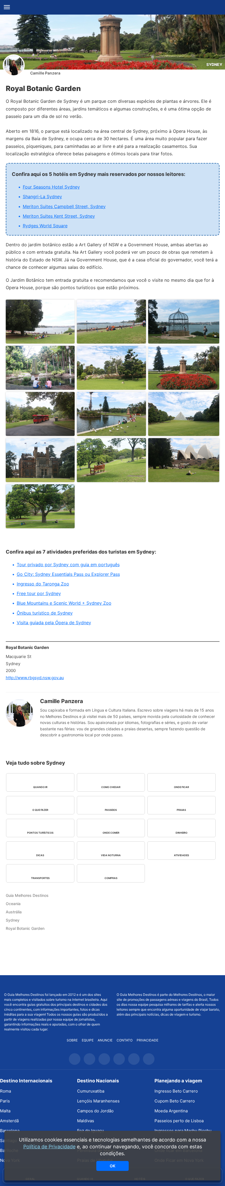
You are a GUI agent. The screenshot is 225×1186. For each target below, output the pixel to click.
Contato (125, 1040)
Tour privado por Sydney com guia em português (68, 564)
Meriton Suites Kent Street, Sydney (59, 216)
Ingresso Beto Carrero (176, 1091)
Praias (181, 809)
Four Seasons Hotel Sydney (51, 187)
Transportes (40, 878)
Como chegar (110, 787)
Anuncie (105, 1040)
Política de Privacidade (49, 1146)
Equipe (88, 1040)
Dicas (40, 855)
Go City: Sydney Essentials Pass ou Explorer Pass (68, 574)
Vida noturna (111, 855)
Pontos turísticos (40, 832)
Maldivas (85, 1120)
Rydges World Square (45, 225)
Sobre (72, 1040)
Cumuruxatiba (90, 1091)
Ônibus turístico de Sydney (45, 613)
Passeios (111, 809)
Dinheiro (181, 832)
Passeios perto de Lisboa (179, 1120)
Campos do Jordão (95, 1110)
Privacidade (147, 1040)
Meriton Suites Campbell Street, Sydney (64, 206)
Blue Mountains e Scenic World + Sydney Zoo (64, 603)
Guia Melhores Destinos (112, 7)
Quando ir (40, 787)
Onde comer (111, 832)
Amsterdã (9, 1120)
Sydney (214, 64)
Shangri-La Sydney (42, 196)
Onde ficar (181, 787)
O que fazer (40, 809)
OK (112, 1165)
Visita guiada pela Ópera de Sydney (54, 622)
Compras (111, 878)
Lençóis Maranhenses (98, 1101)
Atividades (181, 855)
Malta (5, 1110)
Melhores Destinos (168, 983)
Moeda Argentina (171, 1110)
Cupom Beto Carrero (174, 1101)
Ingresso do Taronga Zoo (43, 584)
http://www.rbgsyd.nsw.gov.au (35, 677)
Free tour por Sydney (39, 593)
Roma (5, 1091)
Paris (5, 1101)
